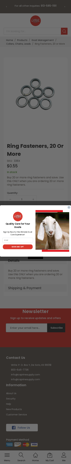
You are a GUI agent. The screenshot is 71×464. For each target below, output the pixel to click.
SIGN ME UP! (18, 247)
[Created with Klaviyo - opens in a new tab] (35, 257)
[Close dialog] (69, 207)
